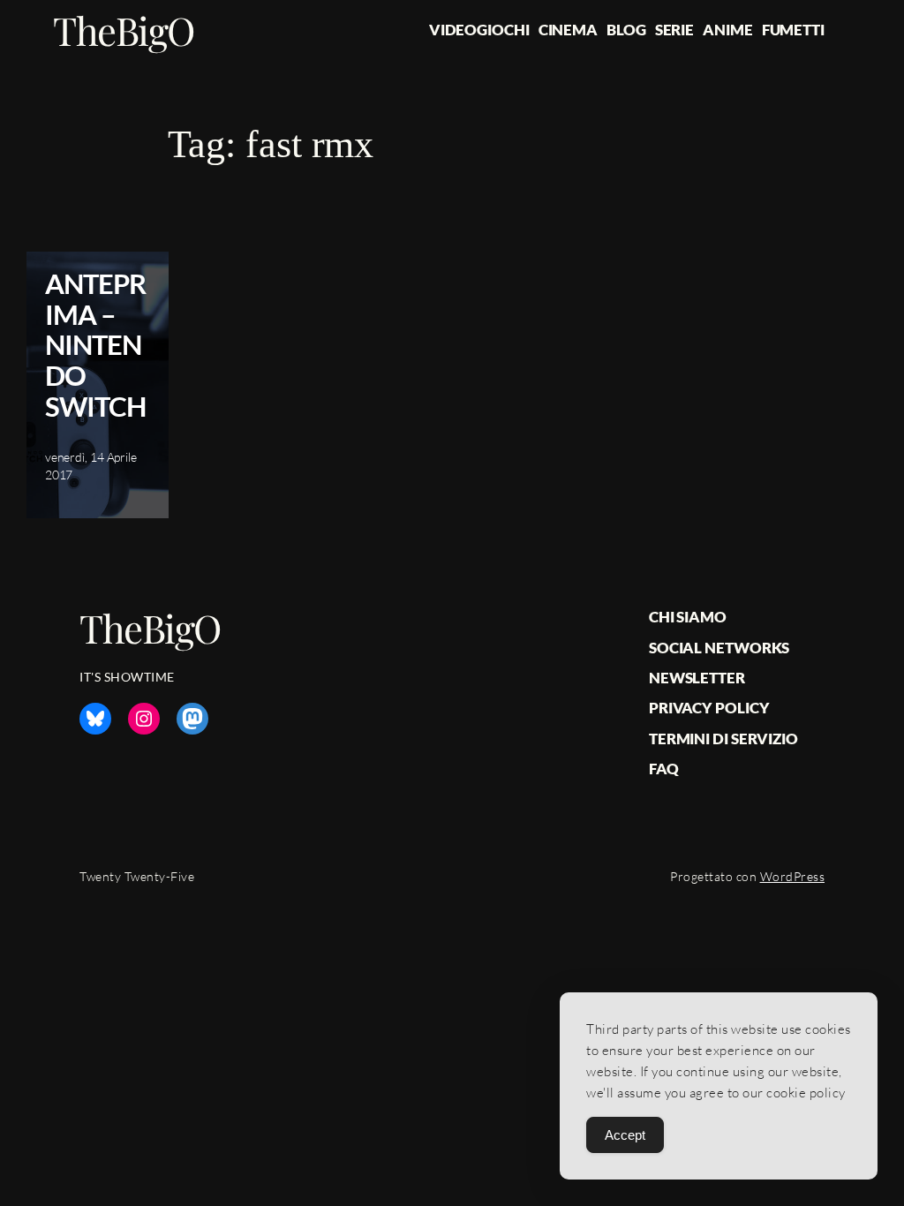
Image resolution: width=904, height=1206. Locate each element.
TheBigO (123, 30)
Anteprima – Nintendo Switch (95, 345)
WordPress (792, 876)
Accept (625, 1134)
